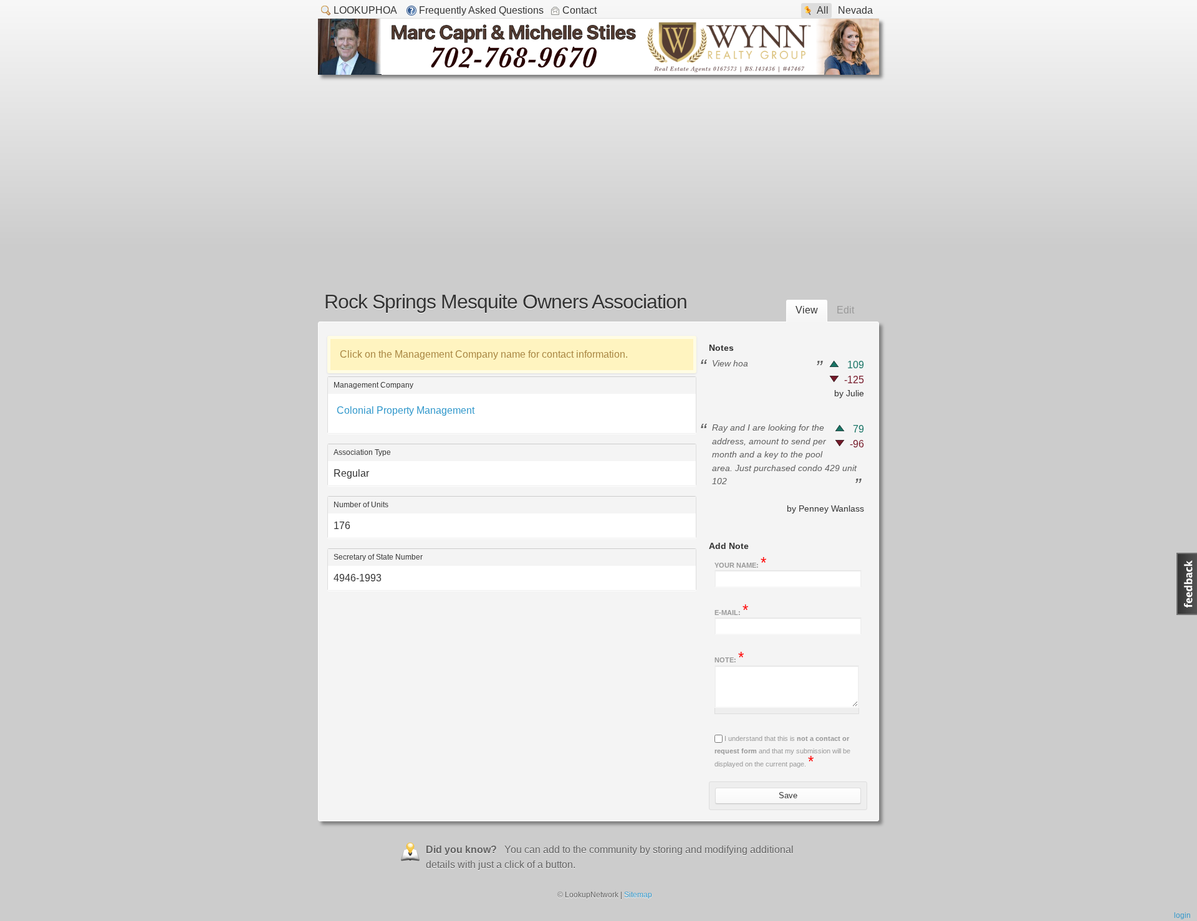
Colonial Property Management (405, 410)
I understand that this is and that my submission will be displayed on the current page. (782, 751)
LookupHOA (365, 10)
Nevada (855, 10)
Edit (845, 310)
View (807, 310)
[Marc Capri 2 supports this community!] (598, 71)
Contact (579, 10)
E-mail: (731, 611)
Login (1182, 915)
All (823, 10)
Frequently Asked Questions (481, 10)
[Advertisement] (598, 168)
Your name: (740, 564)
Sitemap (638, 894)
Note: (729, 658)
